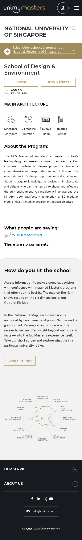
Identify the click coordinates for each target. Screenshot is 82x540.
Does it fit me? (20, 360)
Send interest (58, 82)
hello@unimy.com (43, 511)
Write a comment (28, 235)
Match (21, 82)
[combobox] (44, 50)
